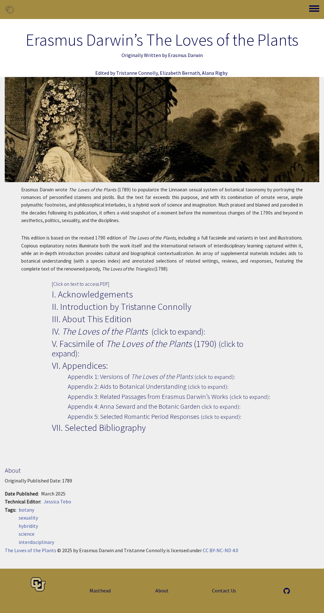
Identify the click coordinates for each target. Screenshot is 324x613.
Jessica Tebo (57, 501)
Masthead (100, 590)
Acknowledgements (95, 294)
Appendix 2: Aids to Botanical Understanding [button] (148, 386)
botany (26, 510)
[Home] (9, 9)
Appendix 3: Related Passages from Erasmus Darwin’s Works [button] (169, 396)
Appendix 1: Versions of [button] (151, 376)
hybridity (28, 526)
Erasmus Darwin (185, 55)
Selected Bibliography (105, 427)
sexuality (28, 517)
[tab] (162, 331)
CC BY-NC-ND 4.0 (220, 550)
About (162, 590)
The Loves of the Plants (31, 550)
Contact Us (224, 590)
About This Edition (97, 319)
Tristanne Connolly (137, 73)
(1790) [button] (147, 348)
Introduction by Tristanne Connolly (125, 306)
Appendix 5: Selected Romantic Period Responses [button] (154, 416)
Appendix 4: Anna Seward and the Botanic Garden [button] (154, 406)
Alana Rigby (214, 73)
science (26, 534)
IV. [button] (128, 331)
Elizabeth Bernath (180, 73)
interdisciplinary (36, 542)
